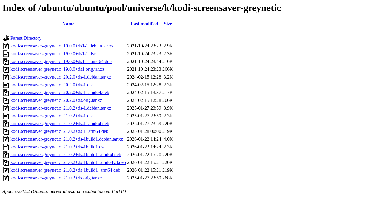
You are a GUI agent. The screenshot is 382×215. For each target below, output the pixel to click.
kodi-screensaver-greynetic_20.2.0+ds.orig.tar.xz (56, 100)
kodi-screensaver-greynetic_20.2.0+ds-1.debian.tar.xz (60, 76)
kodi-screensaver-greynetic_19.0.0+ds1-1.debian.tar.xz (61, 45)
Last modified (144, 23)
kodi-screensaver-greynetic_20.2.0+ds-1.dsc (51, 84)
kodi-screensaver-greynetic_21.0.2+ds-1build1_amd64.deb (65, 154)
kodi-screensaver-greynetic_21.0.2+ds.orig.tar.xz (56, 177)
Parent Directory (25, 38)
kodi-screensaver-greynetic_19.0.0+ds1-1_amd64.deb (61, 61)
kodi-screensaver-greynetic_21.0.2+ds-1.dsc (51, 115)
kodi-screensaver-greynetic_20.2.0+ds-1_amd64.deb (59, 92)
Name (68, 23)
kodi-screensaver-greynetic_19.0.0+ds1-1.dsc (53, 53)
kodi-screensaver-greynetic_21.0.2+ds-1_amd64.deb (59, 123)
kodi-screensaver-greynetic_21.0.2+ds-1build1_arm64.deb (65, 170)
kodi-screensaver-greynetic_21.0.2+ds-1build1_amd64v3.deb (68, 162)
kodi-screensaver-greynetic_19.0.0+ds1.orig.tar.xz (57, 69)
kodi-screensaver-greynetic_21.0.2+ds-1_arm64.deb (59, 131)
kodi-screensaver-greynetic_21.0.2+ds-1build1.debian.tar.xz (66, 139)
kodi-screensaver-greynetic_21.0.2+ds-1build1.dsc (57, 146)
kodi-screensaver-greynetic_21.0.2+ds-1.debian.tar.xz (60, 107)
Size (168, 23)
